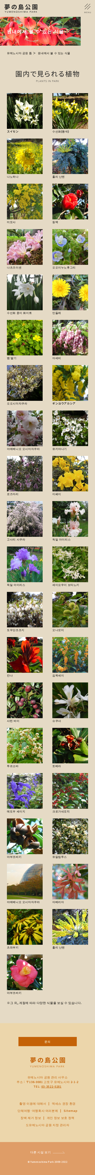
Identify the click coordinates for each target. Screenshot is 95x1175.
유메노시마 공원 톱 (19, 53)
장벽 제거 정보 (31, 1117)
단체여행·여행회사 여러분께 (38, 1110)
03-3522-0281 (51, 1086)
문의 (47, 1041)
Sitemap (70, 1110)
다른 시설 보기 (40, 1152)
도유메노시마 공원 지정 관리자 (47, 1124)
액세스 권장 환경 (64, 1103)
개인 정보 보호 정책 (60, 1117)
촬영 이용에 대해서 (32, 1103)
